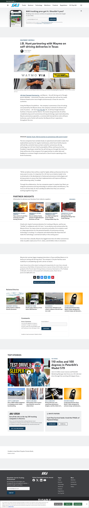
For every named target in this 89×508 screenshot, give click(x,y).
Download (52, 424)
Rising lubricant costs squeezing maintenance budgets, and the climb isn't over (53, 404)
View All (63, 424)
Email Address (45, 321)
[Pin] (52, 277)
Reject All (68, 504)
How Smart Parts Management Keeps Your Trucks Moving (68, 216)
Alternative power (31, 306)
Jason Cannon (27, 50)
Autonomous (48, 306)
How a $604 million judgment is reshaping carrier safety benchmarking (16, 404)
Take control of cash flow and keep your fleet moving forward (20, 217)
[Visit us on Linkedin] (41, 480)
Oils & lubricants (50, 400)
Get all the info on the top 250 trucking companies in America (23, 418)
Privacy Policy (39, 23)
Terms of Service (47, 23)
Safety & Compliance (13, 400)
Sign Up (11, 492)
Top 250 (41, 110)
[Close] (86, 504)
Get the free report (17, 428)
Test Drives (54, 358)
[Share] (41, 277)
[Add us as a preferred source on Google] (38, 277)
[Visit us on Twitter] (37, 480)
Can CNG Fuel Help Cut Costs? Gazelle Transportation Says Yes (52, 217)
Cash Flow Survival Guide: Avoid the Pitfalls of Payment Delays (63, 419)
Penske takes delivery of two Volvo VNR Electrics (34, 308)
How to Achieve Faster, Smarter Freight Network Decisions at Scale (36, 217)
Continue (46, 328)
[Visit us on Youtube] (45, 480)
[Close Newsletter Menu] (81, 11)
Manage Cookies (58, 504)
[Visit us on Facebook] (33, 480)
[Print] (34, 277)
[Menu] (8, 5)
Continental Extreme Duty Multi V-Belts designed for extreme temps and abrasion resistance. (73, 309)
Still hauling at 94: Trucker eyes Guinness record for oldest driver (33, 404)
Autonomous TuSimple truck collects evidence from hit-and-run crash (54, 309)
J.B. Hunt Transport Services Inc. (30, 95)
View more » (72, 199)
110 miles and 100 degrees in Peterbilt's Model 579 (64, 365)
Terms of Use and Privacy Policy (47, 22)
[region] (44, 504)
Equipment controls (27, 40)
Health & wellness (31, 400)
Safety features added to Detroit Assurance (13, 308)
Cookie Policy (11, 506)
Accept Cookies (78, 504)
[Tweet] (49, 277)
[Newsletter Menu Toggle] (81, 5)
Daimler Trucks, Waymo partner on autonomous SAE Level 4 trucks (47, 137)
